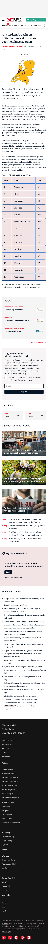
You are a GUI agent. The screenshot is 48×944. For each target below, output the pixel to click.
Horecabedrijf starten (10, 786)
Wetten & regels (7, 794)
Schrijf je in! (24, 392)
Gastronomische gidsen (10, 798)
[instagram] (23, 938)
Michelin (5, 882)
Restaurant (6, 903)
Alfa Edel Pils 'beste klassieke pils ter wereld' (20, 696)
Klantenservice (7, 744)
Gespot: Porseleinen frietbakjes (15, 605)
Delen (26, 54)
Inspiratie (6, 895)
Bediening (6, 832)
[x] (10, 938)
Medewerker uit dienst (10, 782)
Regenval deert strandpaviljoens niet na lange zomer (23, 667)
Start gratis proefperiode (35, 20)
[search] (44, 25)
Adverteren (6, 757)
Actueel (5, 763)
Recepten (5, 811)
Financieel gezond (8, 790)
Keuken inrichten (8, 860)
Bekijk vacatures (37, 342)
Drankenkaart (7, 815)
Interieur (5, 856)
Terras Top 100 (8, 878)
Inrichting (5, 868)
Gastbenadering (8, 837)
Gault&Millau (7, 886)
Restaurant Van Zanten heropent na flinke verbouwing (24, 621)
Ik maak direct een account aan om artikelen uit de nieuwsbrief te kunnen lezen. (24, 379)
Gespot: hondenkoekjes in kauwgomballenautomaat (23, 651)
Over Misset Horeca (13, 732)
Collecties (8, 729)
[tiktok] (29, 938)
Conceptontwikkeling (10, 864)
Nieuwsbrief (9, 725)
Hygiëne (5, 845)
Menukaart (6, 807)
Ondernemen (7, 769)
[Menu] (3, 20)
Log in (8, 572)
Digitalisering (7, 841)
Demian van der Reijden (12, 46)
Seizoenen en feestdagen (11, 823)
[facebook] (4, 938)
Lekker (4, 890)
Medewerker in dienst (10, 777)
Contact (5, 752)
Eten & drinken (8, 802)
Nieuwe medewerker (9, 773)
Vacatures (5, 748)
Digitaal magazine (8, 740)
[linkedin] (16, 938)
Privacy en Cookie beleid (23, 929)
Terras (4, 850)
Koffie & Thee (7, 819)
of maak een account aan (13, 578)
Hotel (4, 911)
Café (3, 907)
